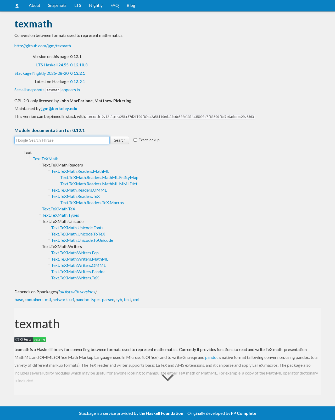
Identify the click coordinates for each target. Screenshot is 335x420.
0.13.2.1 (77, 73)
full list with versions (76, 291)
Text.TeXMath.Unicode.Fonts (77, 227)
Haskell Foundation (164, 413)
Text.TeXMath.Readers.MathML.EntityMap (99, 177)
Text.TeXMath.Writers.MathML (79, 258)
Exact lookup (149, 139)
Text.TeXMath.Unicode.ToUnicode (82, 240)
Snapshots (57, 5)
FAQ (114, 5)
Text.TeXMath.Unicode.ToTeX (78, 233)
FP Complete (243, 413)
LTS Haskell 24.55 (52, 64)
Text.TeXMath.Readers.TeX (75, 196)
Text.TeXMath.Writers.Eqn (75, 252)
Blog (131, 5)
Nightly (96, 5)
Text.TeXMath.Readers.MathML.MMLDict (98, 183)
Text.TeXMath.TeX (58, 208)
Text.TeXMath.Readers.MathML (80, 171)
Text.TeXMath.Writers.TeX (75, 277)
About (34, 5)
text (127, 299)
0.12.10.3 (78, 64)
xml (136, 299)
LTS (77, 5)
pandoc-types (88, 299)
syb (119, 299)
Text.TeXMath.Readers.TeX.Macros (92, 202)
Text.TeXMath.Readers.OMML (79, 189)
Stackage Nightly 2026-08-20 (42, 73)
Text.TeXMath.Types (60, 214)
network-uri (63, 299)
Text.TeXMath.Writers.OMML (78, 265)
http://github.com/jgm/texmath (42, 45)
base (18, 299)
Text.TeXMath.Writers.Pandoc (78, 271)
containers (34, 299)
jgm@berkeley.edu (59, 108)
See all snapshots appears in (47, 89)
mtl (48, 299)
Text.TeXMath (45, 158)
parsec (108, 299)
